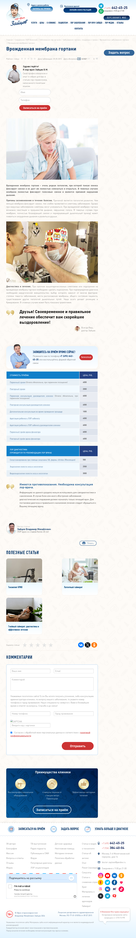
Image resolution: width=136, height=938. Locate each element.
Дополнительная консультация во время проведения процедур (36, 411)
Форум (34, 858)
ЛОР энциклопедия (40, 867)
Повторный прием (17, 389)
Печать (90, 543)
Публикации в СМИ (40, 853)
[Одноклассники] (94, 645)
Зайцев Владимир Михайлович (34, 529)
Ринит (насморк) (90, 867)
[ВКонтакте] (81, 645)
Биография (11, 848)
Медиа (9, 867)
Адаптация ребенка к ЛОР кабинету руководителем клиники (35, 425)
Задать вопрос (119, 52)
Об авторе (11, 843)
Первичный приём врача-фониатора (25, 432)
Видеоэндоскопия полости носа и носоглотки (29, 473)
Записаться (86, 357)
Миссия (10, 853)
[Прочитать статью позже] (79, 59)
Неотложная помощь (64, 848)
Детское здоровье (63, 843)
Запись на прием (41, 9)
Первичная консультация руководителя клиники (31, 396)
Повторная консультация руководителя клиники (30, 404)
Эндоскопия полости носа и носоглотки (26, 466)
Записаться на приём (52, 810)
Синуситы (86, 872)
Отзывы (10, 862)
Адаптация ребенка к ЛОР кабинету (25, 418)
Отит (84, 862)
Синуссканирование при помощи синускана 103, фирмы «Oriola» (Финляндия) (42, 459)
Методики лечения (64, 853)
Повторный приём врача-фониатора (25, 438)
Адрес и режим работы (40, 5)
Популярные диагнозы (41, 862)
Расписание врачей (71, 6)
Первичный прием (17, 382)
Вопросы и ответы (15, 858)
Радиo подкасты (38, 848)
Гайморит (86, 906)
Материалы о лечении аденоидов (88, 896)
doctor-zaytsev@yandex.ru (114, 862)
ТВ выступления (38, 843)
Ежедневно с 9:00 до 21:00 (114, 868)
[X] (88, 645)
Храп (84, 886)
